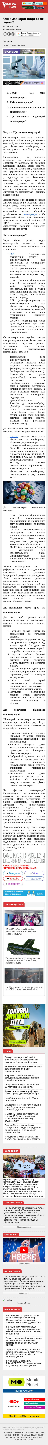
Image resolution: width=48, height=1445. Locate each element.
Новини (8, 1433)
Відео (16, 1437)
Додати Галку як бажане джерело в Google (30, 34)
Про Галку (28, 1440)
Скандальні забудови (31, 1437)
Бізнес (8, 1435)
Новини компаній (17, 45)
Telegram (14, 873)
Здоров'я (7, 41)
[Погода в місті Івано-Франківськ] (24, 1300)
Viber (35, 873)
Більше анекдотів (24, 1227)
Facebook (35, 878)
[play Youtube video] (24, 1250)
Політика (39, 1433)
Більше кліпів (24, 1264)
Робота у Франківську (32, 1435)
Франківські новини (23, 1433)
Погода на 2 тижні (24, 1303)
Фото (9, 1437)
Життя (16, 1435)
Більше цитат (24, 1293)
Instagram (13, 883)
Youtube (14, 878)
